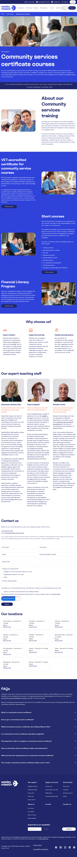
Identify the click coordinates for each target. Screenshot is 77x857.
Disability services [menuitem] (33, 786)
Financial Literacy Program (55, 84)
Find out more (9, 206)
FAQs (51, 87)
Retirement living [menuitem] (32, 789)
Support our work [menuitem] (51, 782)
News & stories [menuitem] (32, 815)
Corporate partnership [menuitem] (51, 796)
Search (66, 2)
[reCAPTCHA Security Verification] (10, 598)
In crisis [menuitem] (48, 804)
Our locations (45, 87)
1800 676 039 (8, 531)
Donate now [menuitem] (48, 786)
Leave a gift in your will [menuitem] (51, 789)
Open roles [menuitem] (66, 786)
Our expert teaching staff (34, 87)
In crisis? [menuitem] (52, 8)
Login (72, 2)
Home (2, 14)
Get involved (29, 8)
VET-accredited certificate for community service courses (23, 84)
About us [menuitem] (31, 804)
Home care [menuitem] (31, 796)
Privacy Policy (56, 594)
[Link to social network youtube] (65, 847)
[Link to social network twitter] (60, 847)
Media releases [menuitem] (32, 818)
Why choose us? (67, 84)
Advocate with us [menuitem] (68, 793)
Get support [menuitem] (32, 782)
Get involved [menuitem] (67, 782)
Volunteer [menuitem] (65, 789)
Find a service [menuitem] (31, 799)
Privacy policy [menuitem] (37, 845)
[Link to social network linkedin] (69, 847)
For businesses (43, 8)
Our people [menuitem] (31, 811)
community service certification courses (14, 698)
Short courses (43, 84)
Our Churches (30, 2)
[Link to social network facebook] (56, 847)
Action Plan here (43, 839)
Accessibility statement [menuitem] (40, 849)
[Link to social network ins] (74, 847)
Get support (21, 8)
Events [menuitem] (65, 796)
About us (36, 8)
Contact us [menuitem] (58, 8)
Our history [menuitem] (31, 808)
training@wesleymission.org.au (14, 533)
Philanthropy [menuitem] (48, 793)
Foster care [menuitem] (31, 793)
